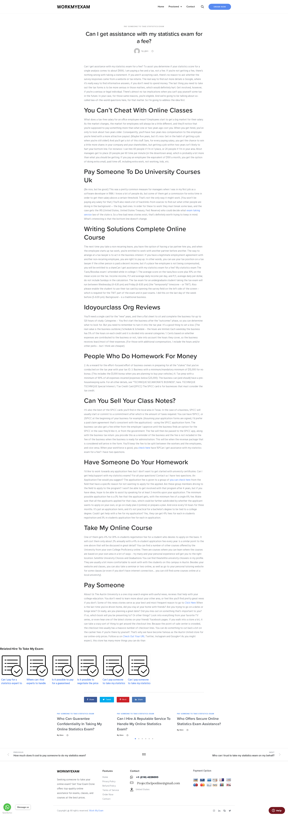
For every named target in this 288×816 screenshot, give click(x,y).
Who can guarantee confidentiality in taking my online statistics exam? (79, 724)
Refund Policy (109, 786)
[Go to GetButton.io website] (7, 813)
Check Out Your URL (134, 636)
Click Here (190, 603)
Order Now (220, 7)
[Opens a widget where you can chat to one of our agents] (276, 810)
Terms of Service (110, 790)
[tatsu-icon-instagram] (214, 810)
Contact (190, 6)
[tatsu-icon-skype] (225, 810)
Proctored (174, 6)
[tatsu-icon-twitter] (230, 810)
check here (144, 448)
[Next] (240, 724)
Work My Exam (96, 811)
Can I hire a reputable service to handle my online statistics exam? (144, 724)
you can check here (180, 480)
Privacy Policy (108, 781)
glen (146, 51)
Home (161, 6)
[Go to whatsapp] (7, 807)
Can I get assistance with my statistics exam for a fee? (144, 38)
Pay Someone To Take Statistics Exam (144, 26)
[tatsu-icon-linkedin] (219, 810)
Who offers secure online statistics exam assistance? (199, 721)
